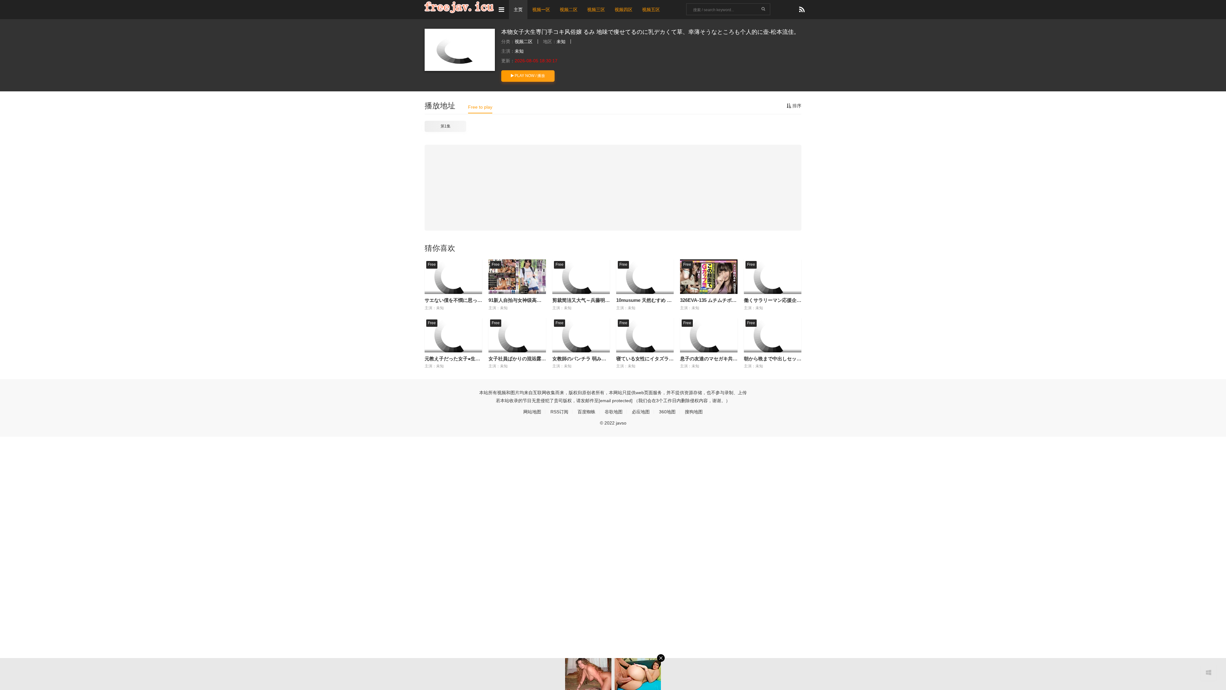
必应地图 (641, 411)
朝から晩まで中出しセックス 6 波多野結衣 (789, 358)
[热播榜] (802, 10)
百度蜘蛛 (586, 411)
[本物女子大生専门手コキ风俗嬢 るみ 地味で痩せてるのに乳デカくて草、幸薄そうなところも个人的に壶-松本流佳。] (460, 50)
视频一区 (541, 9)
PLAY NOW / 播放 (529, 75)
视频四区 (623, 9)
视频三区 (596, 9)
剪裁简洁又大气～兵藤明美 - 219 (587, 300)
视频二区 (569, 9)
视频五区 (651, 9)
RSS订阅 (559, 411)
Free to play (480, 107)
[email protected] (615, 400)
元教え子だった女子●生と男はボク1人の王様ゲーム (480, 358)
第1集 (445, 126)
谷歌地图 (614, 411)
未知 (560, 41)
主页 (518, 9)
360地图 (667, 411)
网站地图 (532, 411)
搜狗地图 (694, 411)
